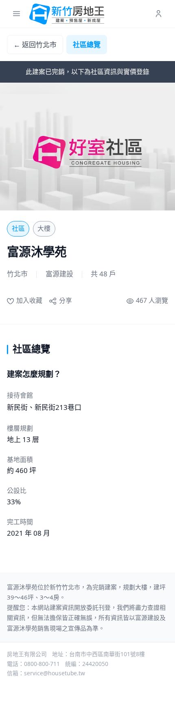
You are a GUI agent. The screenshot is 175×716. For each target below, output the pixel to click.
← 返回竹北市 (35, 44)
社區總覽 (87, 44)
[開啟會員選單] (158, 14)
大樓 (43, 228)
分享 (65, 300)
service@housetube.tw (54, 673)
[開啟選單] (16, 14)
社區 (18, 228)
